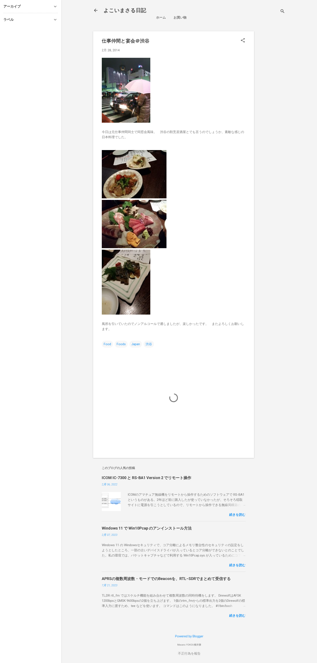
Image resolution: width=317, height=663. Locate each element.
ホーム (161, 17)
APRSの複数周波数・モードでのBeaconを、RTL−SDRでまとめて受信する (166, 578)
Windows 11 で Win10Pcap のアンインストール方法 (147, 528)
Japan (135, 344)
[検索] (282, 11)
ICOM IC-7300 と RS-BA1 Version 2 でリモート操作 (146, 477)
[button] (242, 41)
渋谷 (149, 344)
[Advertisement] (287, 96)
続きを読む (237, 515)
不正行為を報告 (189, 653)
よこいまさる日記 (125, 10)
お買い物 (180, 17)
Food (107, 344)
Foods (121, 344)
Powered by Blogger (189, 636)
